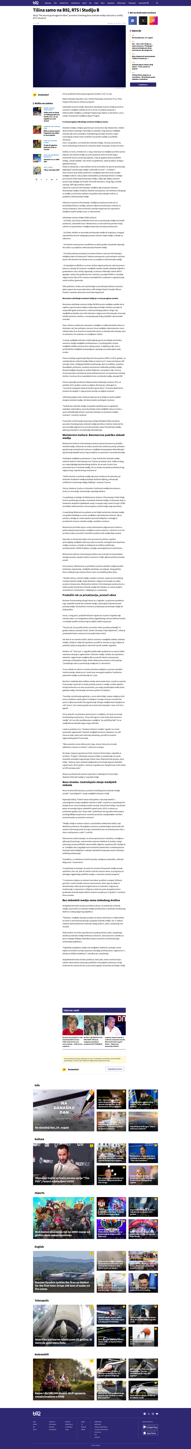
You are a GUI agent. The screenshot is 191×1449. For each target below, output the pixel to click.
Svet (132, 1099)
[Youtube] (157, 1414)
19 (124, 1360)
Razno (37, 1124)
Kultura (51, 1427)
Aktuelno (133, 1207)
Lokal (67, 1429)
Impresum (98, 1424)
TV (82, 1424)
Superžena (52, 1429)
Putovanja (52, 1424)
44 (124, 1091)
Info (34, 1422)
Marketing (98, 1422)
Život (35, 1429)
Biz (34, 1427)
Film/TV (38, 1175)
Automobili (68, 1427)
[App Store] (150, 1432)
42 (64, 1069)
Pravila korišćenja (101, 1427)
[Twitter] (143, 20)
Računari (101, 1337)
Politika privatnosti (101, 1429)
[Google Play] (150, 1426)
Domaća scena (103, 1207)
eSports (68, 1422)
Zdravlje (52, 1422)
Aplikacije (98, 1432)
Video (83, 1422)
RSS (96, 1435)
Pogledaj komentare (115, 1069)
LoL (36, 1228)
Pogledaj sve (143, 85)
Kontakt (97, 1437)
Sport (35, 1424)
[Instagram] (153, 20)
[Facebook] (132, 20)
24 (39, 141)
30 (39, 167)
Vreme (83, 1429)
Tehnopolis (69, 1424)
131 (39, 108)
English (38, 1279)
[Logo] (35, 3)
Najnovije (48, 3)
